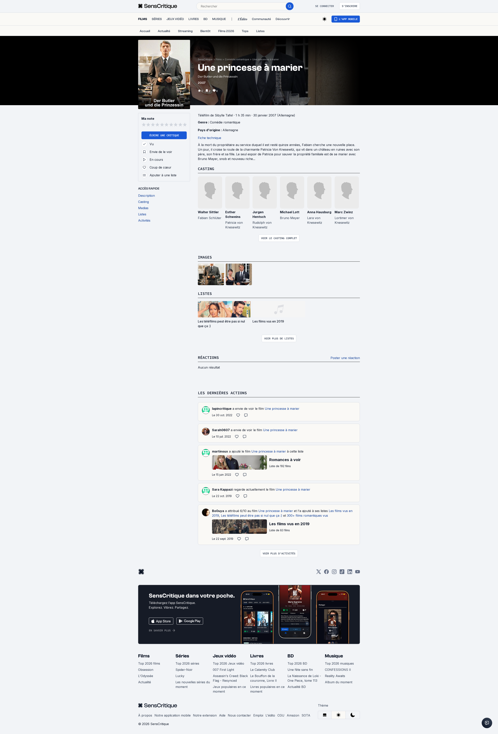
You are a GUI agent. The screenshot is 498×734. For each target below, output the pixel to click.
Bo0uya (218, 511)
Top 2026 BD (297, 663)
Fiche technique (209, 138)
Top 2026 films (149, 663)
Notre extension (205, 715)
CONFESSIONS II (338, 670)
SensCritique (205, 59)
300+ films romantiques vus (307, 515)
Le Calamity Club (262, 670)
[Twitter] (318, 573)
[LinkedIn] (349, 573)
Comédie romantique (237, 59)
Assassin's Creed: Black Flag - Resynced (230, 678)
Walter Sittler (208, 212)
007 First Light (223, 670)
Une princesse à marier (265, 59)
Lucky (179, 676)
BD (291, 656)
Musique (334, 656)
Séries (182, 656)
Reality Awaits (335, 676)
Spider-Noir (184, 670)
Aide (222, 715)
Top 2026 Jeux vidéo (228, 663)
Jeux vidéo (224, 656)
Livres (257, 656)
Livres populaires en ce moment (267, 689)
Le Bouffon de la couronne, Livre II (263, 678)
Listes (205, 293)
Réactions (208, 357)
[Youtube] (357, 573)
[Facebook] (326, 573)
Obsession (145, 670)
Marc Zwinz (344, 212)
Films (219, 59)
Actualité (144, 682)
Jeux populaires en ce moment (229, 689)
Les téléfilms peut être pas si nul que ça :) (251, 515)
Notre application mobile (172, 715)
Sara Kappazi (222, 489)
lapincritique (221, 409)
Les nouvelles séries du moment (192, 684)
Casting (206, 168)
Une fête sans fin (300, 670)
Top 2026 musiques (339, 663)
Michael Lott (289, 212)
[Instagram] (334, 573)
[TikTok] (342, 573)
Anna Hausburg (319, 212)
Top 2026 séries (187, 663)
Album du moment (338, 682)
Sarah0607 (221, 430)
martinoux (220, 451)
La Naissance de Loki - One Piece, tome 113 (304, 678)
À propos (145, 715)
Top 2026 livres (261, 663)
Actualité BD (297, 687)
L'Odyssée (145, 676)
